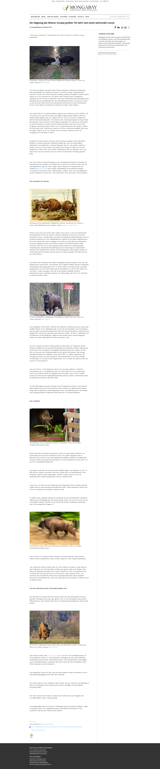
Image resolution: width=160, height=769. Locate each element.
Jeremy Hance (36, 27)
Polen (43, 730)
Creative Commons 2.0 (69, 225)
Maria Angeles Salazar (48, 724)
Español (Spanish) (60, 1)
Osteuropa (38, 730)
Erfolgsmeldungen (40, 726)
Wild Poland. (45, 319)
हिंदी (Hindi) (105, 1)
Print (31, 737)
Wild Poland (45, 82)
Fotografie (72, 16)
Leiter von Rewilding (55, 655)
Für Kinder (63, 16)
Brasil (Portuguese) (94, 1)
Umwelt (64, 726)
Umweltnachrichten (72, 726)
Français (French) (70, 1)
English (53, 1)
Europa (33, 730)
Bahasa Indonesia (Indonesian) (82, 1)
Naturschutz (48, 726)
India (101, 1)
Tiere (60, 726)
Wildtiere (80, 726)
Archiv (32, 726)
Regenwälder (35, 16)
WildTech (81, 16)
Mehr (87, 16)
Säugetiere (55, 726)
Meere (43, 16)
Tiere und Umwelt (53, 16)
